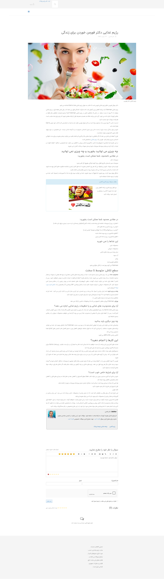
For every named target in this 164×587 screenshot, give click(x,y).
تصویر (103, 454)
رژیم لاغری (106, 182)
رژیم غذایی (114, 28)
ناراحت (62, 454)
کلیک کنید (71, 419)
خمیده (113, 454)
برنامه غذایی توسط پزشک (100, 427)
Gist (79, 454)
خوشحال (71, 454)
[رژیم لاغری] (70, 198)
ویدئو (100, 454)
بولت (89, 454)
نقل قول (84, 454)
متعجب (68, 454)
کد (81, 454)
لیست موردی (95, 454)
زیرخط (110, 454)
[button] (32, 4)
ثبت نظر (49, 501)
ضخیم (116, 454)
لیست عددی (92, 454)
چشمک (60, 454)
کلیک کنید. (97, 419)
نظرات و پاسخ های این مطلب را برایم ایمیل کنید (103, 501)
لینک (105, 454)
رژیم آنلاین (112, 427)
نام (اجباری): (114, 481)
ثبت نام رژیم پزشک (44, 1)
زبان (65, 454)
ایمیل (80, 481)
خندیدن (74, 454)
